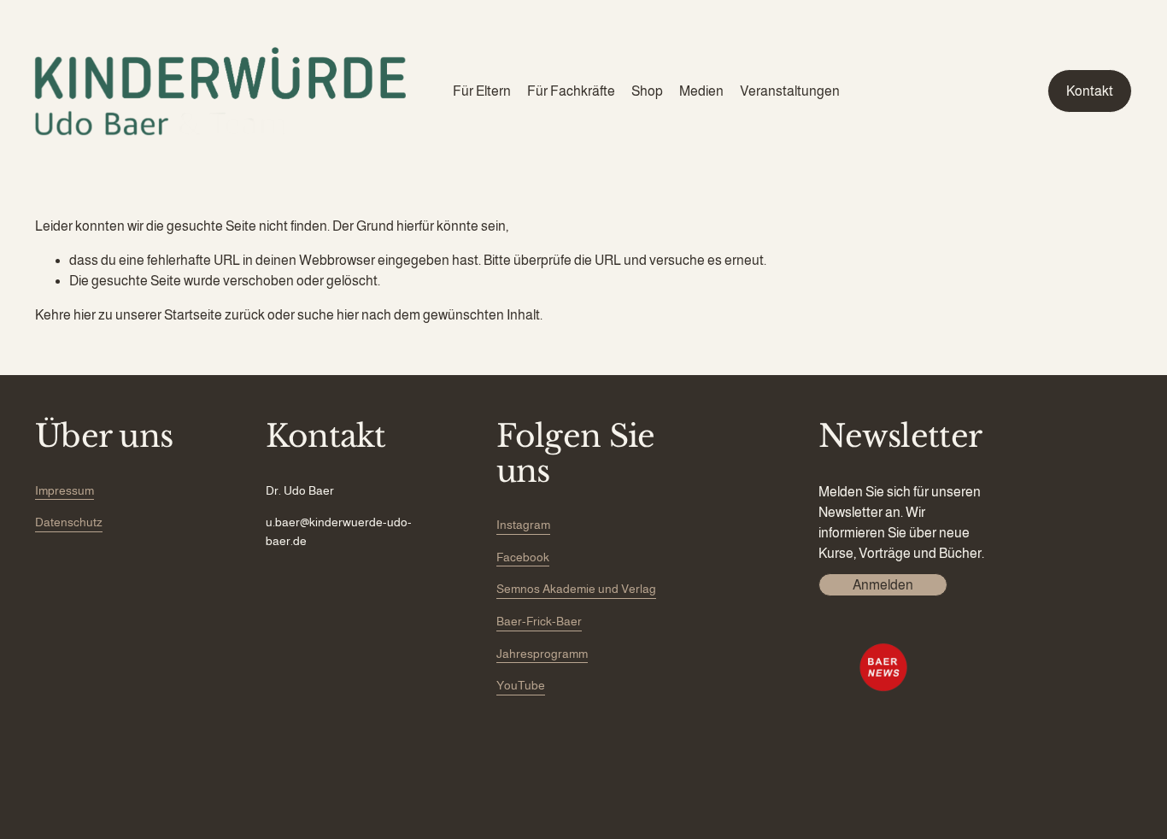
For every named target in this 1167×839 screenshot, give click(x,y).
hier (84, 315)
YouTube (520, 685)
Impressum (64, 490)
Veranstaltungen (790, 91)
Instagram (523, 524)
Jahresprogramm (542, 653)
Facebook (522, 557)
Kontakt (1089, 91)
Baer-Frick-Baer (539, 621)
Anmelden (883, 585)
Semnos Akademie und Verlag (576, 589)
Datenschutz (69, 522)
